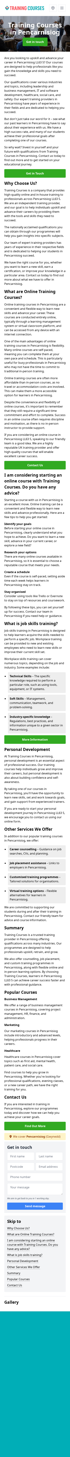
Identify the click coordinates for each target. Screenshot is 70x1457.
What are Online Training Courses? (30, 1234)
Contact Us (35, 465)
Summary (13, 1273)
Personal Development (22, 1261)
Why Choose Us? (18, 1228)
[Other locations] (53, 8)
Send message (35, 1206)
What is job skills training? (24, 1255)
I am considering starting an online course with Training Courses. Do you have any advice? (32, 1244)
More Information (35, 739)
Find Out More (35, 1126)
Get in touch (35, 42)
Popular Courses (18, 1279)
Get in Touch (35, 173)
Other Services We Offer (23, 1267)
